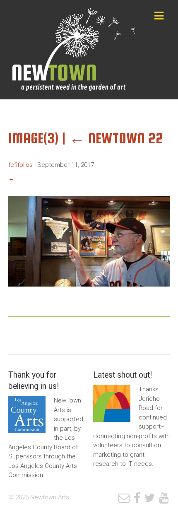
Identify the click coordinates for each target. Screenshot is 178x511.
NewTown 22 (116, 138)
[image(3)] (89, 292)
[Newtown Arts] (74, 49)
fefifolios (20, 165)
